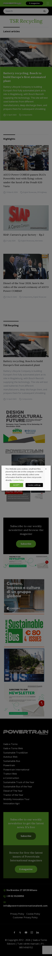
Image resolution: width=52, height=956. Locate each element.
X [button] (45, 468)
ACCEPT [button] (16, 485)
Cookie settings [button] (34, 485)
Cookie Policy (18, 480)
